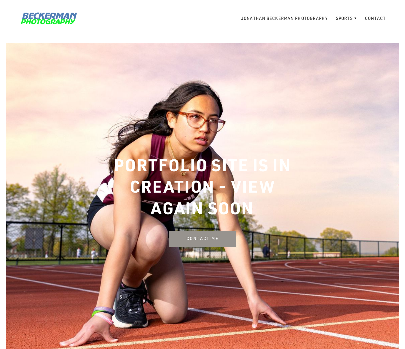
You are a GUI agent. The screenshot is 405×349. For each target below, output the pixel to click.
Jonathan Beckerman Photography (284, 18)
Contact (375, 18)
